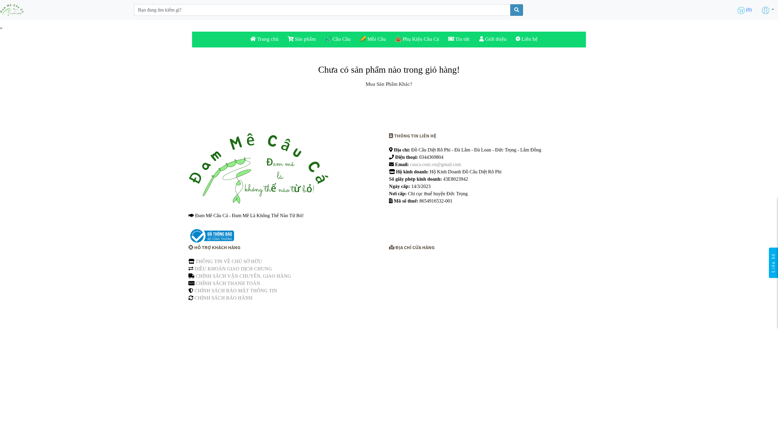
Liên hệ (529, 39)
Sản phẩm (305, 39)
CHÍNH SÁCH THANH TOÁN (228, 283)
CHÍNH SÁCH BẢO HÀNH (223, 298)
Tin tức (462, 39)
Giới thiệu (495, 39)
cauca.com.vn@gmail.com (435, 164)
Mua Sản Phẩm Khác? (389, 84)
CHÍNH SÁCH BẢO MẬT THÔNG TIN (235, 290)
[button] (768, 10)
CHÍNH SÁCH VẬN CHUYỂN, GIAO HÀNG (243, 276)
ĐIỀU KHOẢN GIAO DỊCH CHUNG (233, 268)
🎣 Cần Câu (338, 39)
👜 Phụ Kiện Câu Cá (417, 39)
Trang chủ (267, 39)
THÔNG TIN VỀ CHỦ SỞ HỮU (228, 261)
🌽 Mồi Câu (373, 39)
